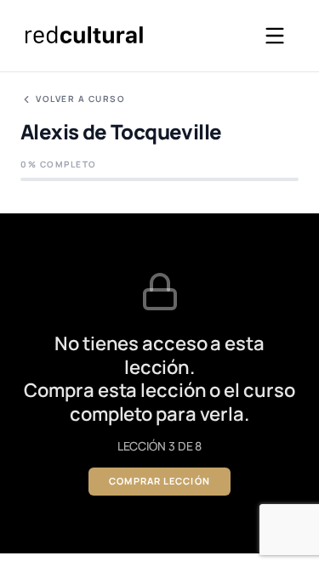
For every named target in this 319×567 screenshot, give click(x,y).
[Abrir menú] (274, 35)
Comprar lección (159, 480)
